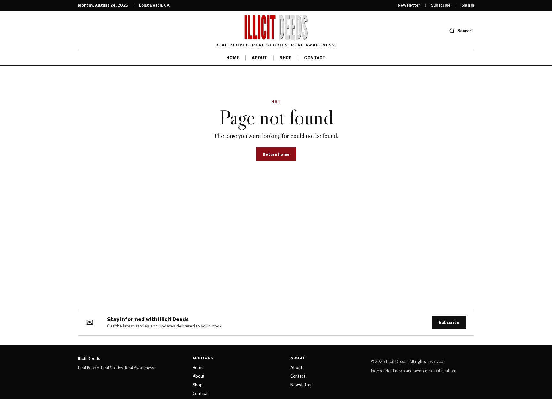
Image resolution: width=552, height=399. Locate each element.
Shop (286, 58)
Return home (276, 154)
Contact (315, 58)
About (259, 58)
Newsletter (409, 5)
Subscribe (441, 5)
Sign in (467, 5)
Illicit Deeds (89, 358)
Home (232, 58)
